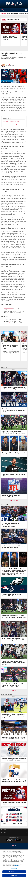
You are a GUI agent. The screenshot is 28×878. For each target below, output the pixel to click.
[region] (14, 863)
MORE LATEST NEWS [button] (14, 500)
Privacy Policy (17, 865)
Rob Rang (8, 64)
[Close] (25, 851)
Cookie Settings (14, 868)
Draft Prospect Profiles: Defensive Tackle (11, 121)
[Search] (23, 10)
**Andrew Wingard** (8, 322)
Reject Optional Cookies (14, 871)
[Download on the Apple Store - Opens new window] (9, 840)
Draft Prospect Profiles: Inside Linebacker (11, 124)
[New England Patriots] (14, 846)
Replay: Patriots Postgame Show (14, 19)
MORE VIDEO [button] (14, 690)
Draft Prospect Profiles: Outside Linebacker (11, 123)
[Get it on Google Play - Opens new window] (18, 840)
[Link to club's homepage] (2, 9)
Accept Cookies (14, 875)
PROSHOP (20, 10)
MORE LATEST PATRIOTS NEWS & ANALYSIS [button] (14, 46)
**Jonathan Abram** (8, 308)
